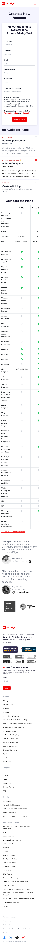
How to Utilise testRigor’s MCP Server (16, 889)
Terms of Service (11, 113)
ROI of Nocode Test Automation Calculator (18, 899)
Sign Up (6, 754)
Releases (6, 847)
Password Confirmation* (13, 88)
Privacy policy (7, 921)
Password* (8, 79)
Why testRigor (8, 705)
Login (5, 758)
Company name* (10, 69)
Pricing (5, 701)
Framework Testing (10, 863)
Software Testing (9, 855)
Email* (6, 60)
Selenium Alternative (10, 742)
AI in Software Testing (11, 716)
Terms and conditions (9, 917)
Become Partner (8, 787)
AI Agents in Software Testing (13, 727)
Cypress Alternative (10, 750)
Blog (4, 791)
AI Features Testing (10, 731)
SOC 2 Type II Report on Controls (15, 816)
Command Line (8, 885)
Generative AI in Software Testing (15, 720)
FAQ (4, 832)
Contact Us (7, 783)
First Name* (8, 41)
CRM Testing (7, 874)
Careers (5, 779)
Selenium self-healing (10, 878)
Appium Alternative (10, 746)
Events (5, 851)
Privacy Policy (27, 113)
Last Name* (8, 51)
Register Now (19, 119)
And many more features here (13, 531)
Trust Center (7, 933)
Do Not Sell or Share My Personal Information (17, 929)
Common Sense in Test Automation (15, 882)
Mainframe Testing (9, 866)
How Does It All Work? (11, 739)
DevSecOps (7, 801)
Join (6, 688)
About (5, 772)
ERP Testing (7, 870)
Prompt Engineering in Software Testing (17, 723)
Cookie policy (7, 925)
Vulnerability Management (12, 805)
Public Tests (7, 761)
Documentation (8, 836)
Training (6, 906)
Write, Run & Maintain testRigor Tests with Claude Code (18, 894)
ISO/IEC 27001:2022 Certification (15, 809)
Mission (5, 776)
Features (6, 708)
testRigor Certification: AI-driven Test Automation (16, 828)
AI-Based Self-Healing (11, 735)
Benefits (6, 712)
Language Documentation (12, 840)
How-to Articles (8, 844)
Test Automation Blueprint (12, 902)
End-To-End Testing (10, 859)
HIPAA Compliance (9, 812)
